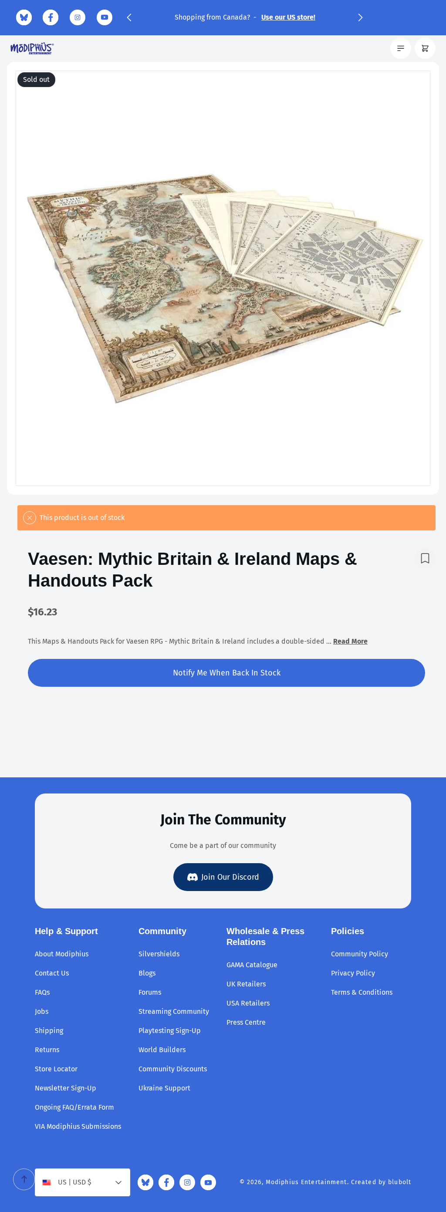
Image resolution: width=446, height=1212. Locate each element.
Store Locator (56, 1069)
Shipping (49, 1030)
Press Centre (246, 1022)
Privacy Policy (353, 973)
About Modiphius (61, 954)
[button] (129, 17)
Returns (47, 1050)
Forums (150, 992)
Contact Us (52, 973)
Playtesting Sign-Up (170, 1030)
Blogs (147, 973)
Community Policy (359, 954)
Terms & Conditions (361, 992)
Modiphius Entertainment (306, 1182)
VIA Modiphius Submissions (78, 1126)
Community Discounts (173, 1069)
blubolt (399, 1182)
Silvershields (159, 954)
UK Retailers (246, 984)
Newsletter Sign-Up (65, 1088)
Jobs (41, 1011)
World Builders (162, 1050)
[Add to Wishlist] (425, 558)
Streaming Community (174, 1011)
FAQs (42, 992)
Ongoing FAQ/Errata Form (74, 1107)
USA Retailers (248, 1003)
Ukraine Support (164, 1088)
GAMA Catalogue (251, 965)
